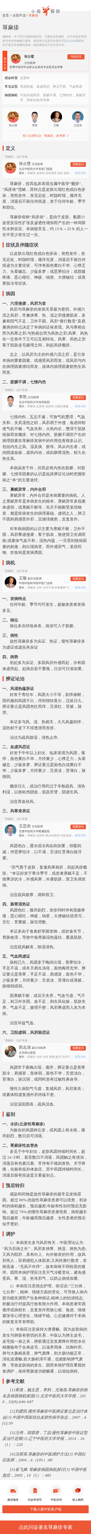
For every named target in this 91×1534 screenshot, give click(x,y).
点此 (69, 40)
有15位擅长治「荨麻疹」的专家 (44, 135)
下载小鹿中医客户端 (45, 1509)
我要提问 (78, 164)
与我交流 (75, 56)
